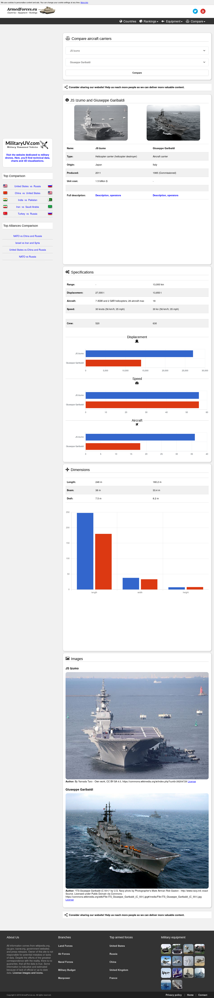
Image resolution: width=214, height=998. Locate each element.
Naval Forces (65, 961)
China (113, 961)
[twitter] (195, 12)
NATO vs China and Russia (27, 236)
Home (190, 994)
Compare (137, 73)
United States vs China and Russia (27, 249)
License (192, 781)
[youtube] (202, 12)
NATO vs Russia (27, 256)
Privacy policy (174, 994)
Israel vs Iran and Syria (27, 242)
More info (84, 2)
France (113, 978)
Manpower (64, 978)
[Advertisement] (28, 83)
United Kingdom (119, 970)
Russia (113, 953)
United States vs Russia (27, 186)
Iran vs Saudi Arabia (27, 206)
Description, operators (108, 195)
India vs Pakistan (27, 200)
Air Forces (64, 953)
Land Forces (65, 945)
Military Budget (67, 970)
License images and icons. (28, 972)
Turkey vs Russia (27, 213)
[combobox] (137, 51)
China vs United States (27, 193)
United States (117, 945)
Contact (202, 994)
